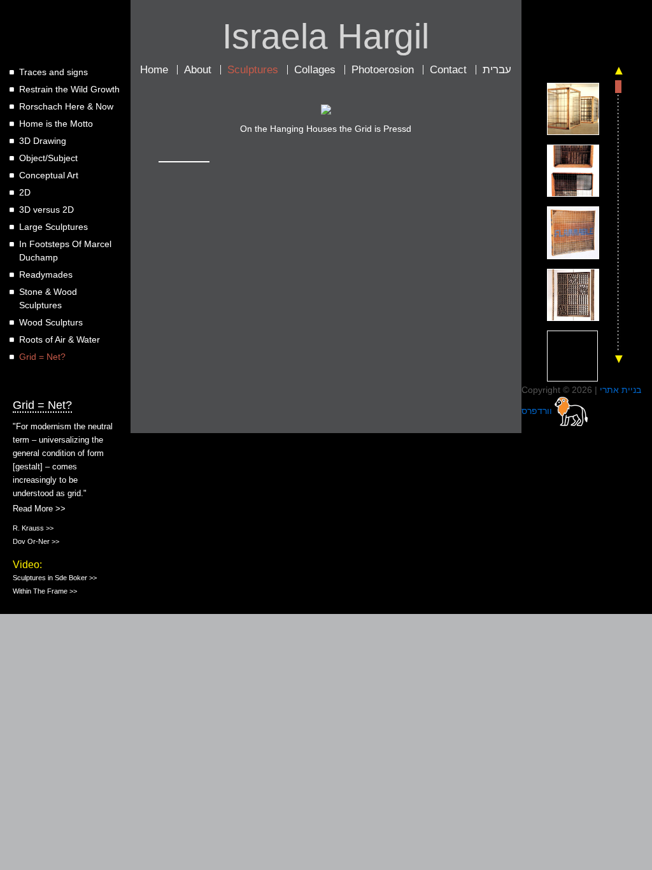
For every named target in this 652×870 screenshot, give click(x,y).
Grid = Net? (42, 357)
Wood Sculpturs (51, 322)
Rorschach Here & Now (66, 106)
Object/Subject (48, 158)
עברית (497, 70)
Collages (315, 70)
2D (25, 192)
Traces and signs (53, 72)
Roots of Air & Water (59, 339)
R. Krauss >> (33, 528)
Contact (448, 70)
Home (154, 70)
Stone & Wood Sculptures (48, 298)
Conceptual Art (48, 175)
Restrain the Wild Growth (69, 89)
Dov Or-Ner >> (36, 541)
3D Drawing (42, 141)
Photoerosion (382, 70)
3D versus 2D (46, 209)
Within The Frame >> (45, 591)
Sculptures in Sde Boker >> (55, 577)
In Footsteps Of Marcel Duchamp (65, 250)
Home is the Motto (56, 123)
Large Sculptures (53, 227)
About (197, 70)
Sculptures (252, 70)
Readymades (46, 274)
